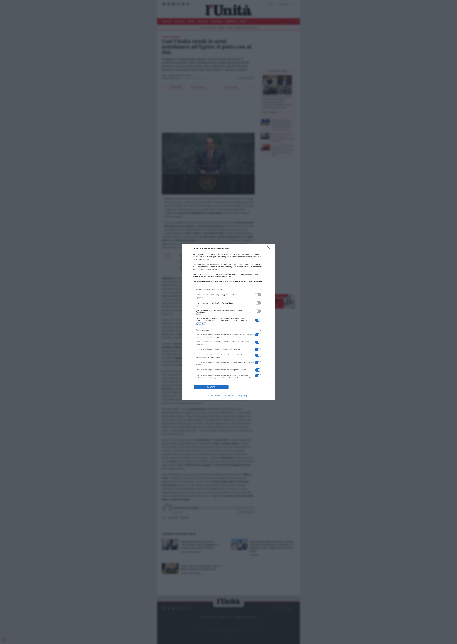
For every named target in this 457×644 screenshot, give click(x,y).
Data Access (228, 396)
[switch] (258, 294)
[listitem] (228, 289)
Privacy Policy (242, 396)
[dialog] (228, 322)
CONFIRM (211, 387)
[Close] (269, 248)
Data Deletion (215, 396)
